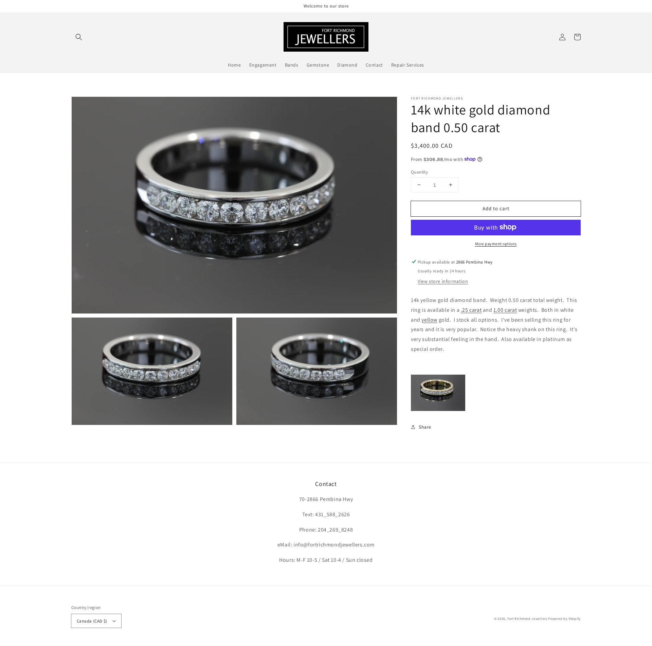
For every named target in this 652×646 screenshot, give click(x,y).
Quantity (419, 172)
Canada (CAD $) (92, 621)
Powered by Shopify (564, 618)
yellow (429, 319)
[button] (78, 37)
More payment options (496, 243)
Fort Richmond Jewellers (527, 618)
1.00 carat (505, 309)
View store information (443, 281)
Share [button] (425, 427)
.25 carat (471, 309)
